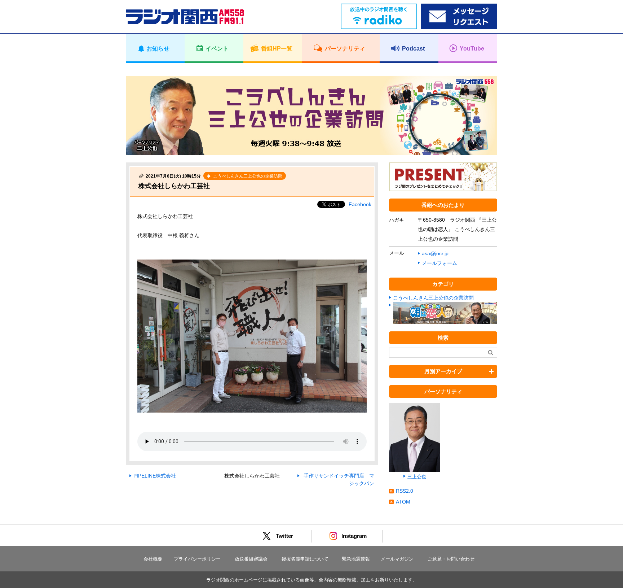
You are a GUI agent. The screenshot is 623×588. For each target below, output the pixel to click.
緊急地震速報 (356, 559)
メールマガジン (397, 559)
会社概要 (152, 559)
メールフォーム (439, 263)
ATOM (403, 502)
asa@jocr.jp (435, 253)
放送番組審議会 (251, 559)
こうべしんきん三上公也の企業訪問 (433, 298)
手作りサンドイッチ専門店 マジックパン (339, 479)
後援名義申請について (305, 559)
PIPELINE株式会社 (154, 476)
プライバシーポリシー (197, 559)
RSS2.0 (404, 491)
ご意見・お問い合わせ (451, 559)
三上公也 (416, 476)
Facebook (360, 204)
